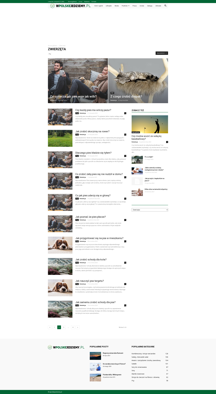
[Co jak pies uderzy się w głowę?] (60, 202)
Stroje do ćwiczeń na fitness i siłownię (145, 377)
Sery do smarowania (139, 367)
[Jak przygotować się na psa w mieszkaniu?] (60, 245)
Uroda (142, 6)
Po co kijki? (149, 157)
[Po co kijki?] (137, 160)
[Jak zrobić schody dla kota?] (60, 266)
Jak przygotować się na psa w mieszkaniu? (99, 238)
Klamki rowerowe (138, 374)
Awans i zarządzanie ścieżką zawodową (146, 360)
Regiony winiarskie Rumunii (113, 353)
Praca (135, 6)
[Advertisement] (108, 25)
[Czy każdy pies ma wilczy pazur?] (60, 117)
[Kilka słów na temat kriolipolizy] (137, 192)
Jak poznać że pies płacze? (90, 216)
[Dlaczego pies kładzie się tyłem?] (60, 159)
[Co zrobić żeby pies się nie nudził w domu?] (60, 181)
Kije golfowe (135, 132)
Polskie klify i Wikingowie (112, 375)
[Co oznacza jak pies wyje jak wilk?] (78, 82)
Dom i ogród (98, 6)
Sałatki (134, 364)
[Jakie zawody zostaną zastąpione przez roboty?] (137, 170)
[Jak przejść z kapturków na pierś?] (137, 181)
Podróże (125, 6)
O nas (80, 1)
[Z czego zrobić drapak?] (138, 82)
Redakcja (53, 100)
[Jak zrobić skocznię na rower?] (60, 138)
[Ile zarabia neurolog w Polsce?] (95, 367)
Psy (50, 54)
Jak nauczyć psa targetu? (89, 280)
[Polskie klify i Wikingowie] (95, 377)
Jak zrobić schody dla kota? (91, 259)
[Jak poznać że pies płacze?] (60, 223)
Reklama (86, 1)
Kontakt (94, 1)
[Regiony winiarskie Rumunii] (95, 356)
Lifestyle (109, 6)
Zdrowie (158, 6)
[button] (165, 5)
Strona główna (72, 1)
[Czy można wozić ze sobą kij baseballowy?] (150, 124)
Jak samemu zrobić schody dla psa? (95, 302)
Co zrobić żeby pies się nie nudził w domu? (99, 174)
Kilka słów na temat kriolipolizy (156, 189)
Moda (117, 6)
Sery (133, 370)
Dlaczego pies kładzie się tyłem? (93, 152)
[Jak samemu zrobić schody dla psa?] (60, 309)
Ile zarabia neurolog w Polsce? (114, 364)
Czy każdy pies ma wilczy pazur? (93, 110)
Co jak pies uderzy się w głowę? (92, 195)
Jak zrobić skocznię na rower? (92, 131)
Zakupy (149, 6)
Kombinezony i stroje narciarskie (143, 354)
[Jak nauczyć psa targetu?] (60, 287)
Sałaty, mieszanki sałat (140, 357)
